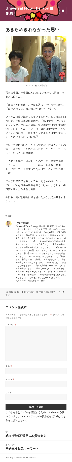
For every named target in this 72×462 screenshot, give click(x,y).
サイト (9, 392)
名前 (9, 366)
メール (10, 379)
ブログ (42, 292)
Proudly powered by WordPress (20, 457)
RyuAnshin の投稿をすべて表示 (30, 280)
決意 (8, 295)
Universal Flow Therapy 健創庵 (30, 11)
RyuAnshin (29, 292)
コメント (11, 324)
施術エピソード (53, 292)
